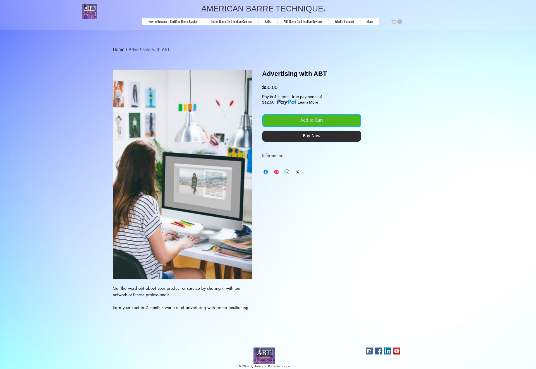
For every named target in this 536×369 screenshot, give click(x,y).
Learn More (308, 102)
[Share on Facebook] (265, 172)
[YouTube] (396, 351)
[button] (397, 21)
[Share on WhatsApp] (287, 172)
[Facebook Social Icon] (378, 351)
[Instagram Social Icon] (369, 351)
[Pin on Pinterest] (276, 172)
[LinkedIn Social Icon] (387, 351)
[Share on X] (297, 172)
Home (118, 50)
